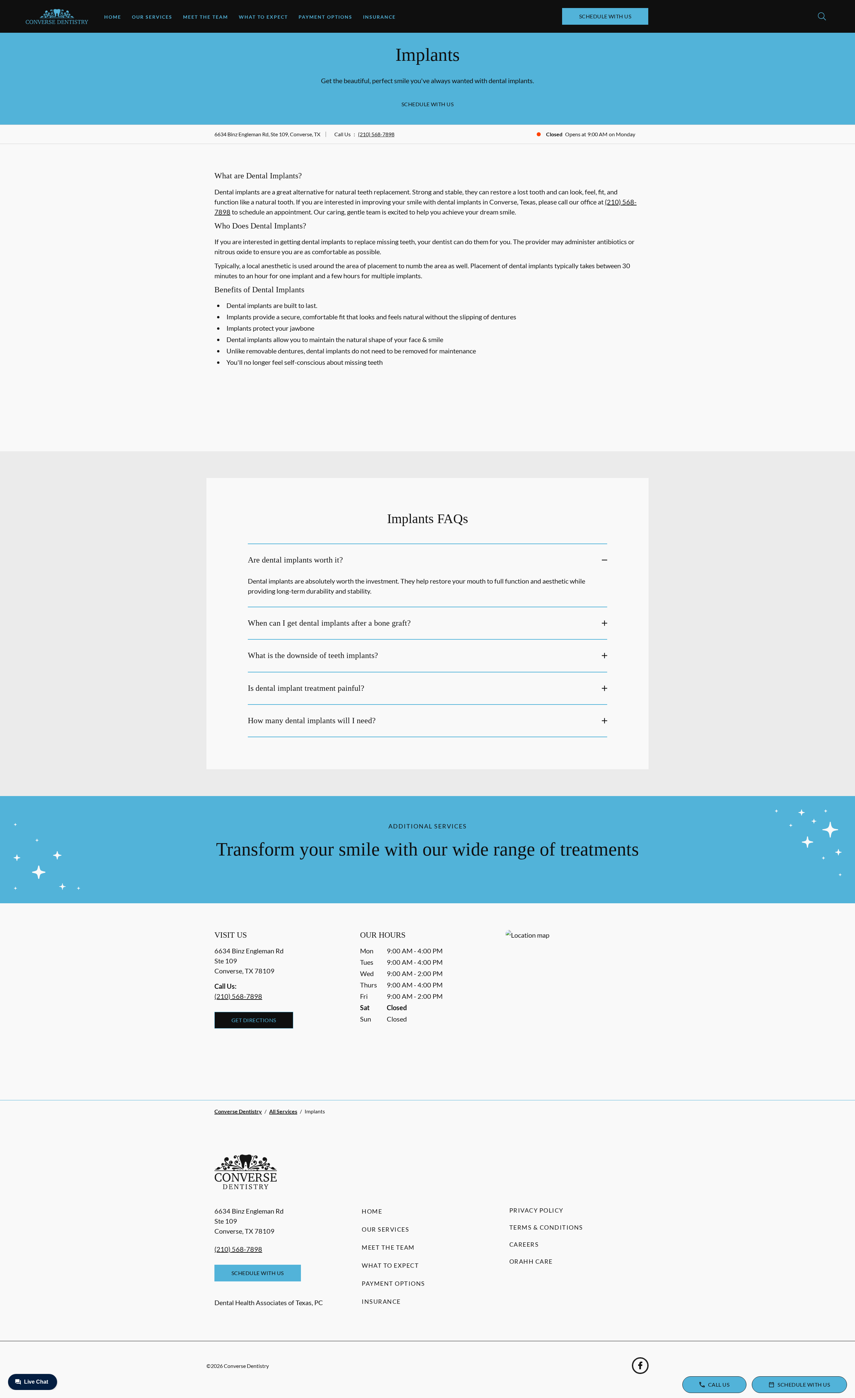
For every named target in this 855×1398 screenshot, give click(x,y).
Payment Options (325, 17)
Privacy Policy (536, 1210)
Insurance (379, 17)
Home (112, 17)
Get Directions (253, 1020)
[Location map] (573, 1001)
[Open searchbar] (822, 16)
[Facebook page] (640, 1365)
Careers (524, 1244)
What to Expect (263, 17)
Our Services (152, 17)
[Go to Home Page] (57, 16)
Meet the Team (205, 17)
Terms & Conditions (546, 1227)
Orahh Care (531, 1261)
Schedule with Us (605, 16)
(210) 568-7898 (376, 134)
